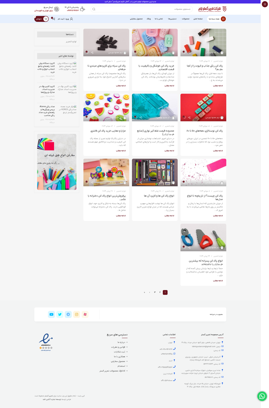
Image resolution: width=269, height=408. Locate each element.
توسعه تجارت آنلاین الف (52, 399)
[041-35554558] (174, 367)
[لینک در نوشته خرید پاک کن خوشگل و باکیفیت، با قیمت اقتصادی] (155, 42)
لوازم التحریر (218, 61)
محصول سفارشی (118, 361)
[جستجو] (94, 9)
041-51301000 (166, 380)
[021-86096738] (174, 349)
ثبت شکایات (119, 351)
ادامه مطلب (218, 86)
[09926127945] (174, 353)
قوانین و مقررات (118, 347)
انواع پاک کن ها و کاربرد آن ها (159, 195)
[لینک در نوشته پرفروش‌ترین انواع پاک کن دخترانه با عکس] (106, 172)
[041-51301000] (174, 380)
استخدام (121, 366)
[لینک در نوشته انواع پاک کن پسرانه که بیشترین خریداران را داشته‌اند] (203, 237)
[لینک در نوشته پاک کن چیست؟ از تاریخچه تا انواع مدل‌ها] (203, 172)
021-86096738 (166, 349)
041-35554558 (165, 367)
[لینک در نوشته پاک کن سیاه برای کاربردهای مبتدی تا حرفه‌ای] (106, 42)
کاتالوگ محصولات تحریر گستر (112, 370)
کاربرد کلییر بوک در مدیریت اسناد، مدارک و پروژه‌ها (47, 89)
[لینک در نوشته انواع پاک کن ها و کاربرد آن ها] (155, 172)
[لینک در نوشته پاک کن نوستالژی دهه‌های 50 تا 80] (203, 107)
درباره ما (121, 342)
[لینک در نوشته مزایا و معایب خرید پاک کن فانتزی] (106, 107)
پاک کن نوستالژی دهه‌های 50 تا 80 (204, 130)
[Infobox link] (75, 9)
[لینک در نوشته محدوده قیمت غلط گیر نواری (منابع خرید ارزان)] (155, 107)
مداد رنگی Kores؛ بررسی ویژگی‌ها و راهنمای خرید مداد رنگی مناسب (47, 111)
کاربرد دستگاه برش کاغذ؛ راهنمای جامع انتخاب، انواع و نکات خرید (46, 68)
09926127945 (166, 354)
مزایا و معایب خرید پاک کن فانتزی (108, 130)
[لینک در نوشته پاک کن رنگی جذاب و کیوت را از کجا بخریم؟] (203, 42)
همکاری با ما (119, 356)
